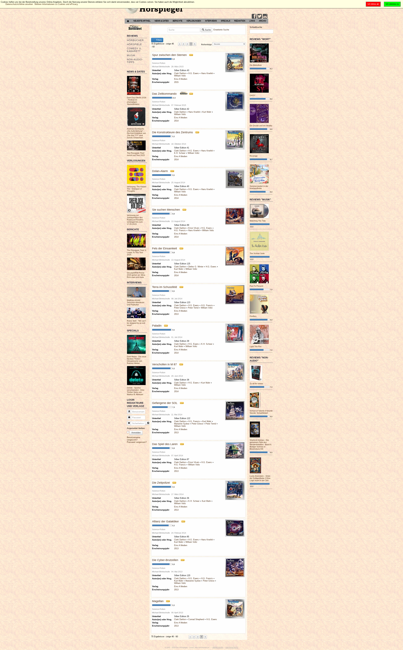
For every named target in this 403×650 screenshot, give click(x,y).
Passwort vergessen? (137, 442)
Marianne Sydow (181, 424)
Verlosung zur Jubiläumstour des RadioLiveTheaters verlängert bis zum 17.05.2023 (135, 219)
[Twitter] (259, 16)
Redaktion (239, 21)
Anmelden (136, 432)
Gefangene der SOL (164, 403)
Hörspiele (134, 44)
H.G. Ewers (193, 73)
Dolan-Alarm (160, 171)
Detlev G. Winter (195, 266)
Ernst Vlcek (193, 228)
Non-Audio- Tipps (135, 60)
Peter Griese (180, 308)
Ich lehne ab (373, 4)
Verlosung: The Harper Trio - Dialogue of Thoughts (136, 189)
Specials (225, 21)
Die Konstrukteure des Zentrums (172, 132)
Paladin (157, 325)
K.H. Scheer (179, 153)
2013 (176, 314)
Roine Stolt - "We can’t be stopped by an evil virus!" (136, 323)
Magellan (158, 601)
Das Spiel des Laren (165, 444)
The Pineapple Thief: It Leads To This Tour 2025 (136, 252)
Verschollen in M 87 (164, 364)
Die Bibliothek (256, 65)
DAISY (252, 95)
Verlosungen (193, 21)
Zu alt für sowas (256, 384)
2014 (176, 121)
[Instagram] (265, 16)
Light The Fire (255, 346)
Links (252, 21)
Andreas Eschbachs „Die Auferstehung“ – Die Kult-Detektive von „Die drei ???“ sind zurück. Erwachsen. (136, 133)
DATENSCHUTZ (232, 647)
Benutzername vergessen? (133, 438)
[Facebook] (254, 16)
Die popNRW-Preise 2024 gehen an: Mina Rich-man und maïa (136, 275)
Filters (159, 40)
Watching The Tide (258, 221)
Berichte (177, 21)
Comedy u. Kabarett (134, 49)
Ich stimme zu (392, 4)
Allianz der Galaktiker (165, 521)
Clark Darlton (180, 73)
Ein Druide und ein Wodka (261, 126)
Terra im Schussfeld (164, 287)
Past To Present (256, 286)
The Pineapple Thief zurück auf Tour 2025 (136, 154)
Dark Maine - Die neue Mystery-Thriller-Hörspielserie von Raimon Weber (136, 360)
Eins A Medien (180, 79)
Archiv (262, 21)
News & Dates (162, 21)
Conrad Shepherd (196, 619)
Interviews (211, 21)
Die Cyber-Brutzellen (165, 560)
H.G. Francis (180, 230)
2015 (176, 82)
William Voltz (180, 76)
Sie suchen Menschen (166, 209)
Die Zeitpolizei (161, 482)
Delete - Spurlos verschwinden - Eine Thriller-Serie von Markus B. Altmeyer (135, 391)
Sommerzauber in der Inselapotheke (259, 187)
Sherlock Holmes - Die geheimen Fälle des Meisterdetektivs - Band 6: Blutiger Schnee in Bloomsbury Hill (261, 444)
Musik (131, 55)
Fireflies (253, 316)
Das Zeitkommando (164, 93)
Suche (208, 30)
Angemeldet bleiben (136, 428)
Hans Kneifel (207, 73)
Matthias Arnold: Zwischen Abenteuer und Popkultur (135, 302)
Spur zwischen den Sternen (169, 55)
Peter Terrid (193, 308)
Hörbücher (135, 40)
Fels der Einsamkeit (164, 248)
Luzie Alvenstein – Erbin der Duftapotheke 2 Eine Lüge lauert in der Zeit (260, 478)
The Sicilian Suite (257, 253)
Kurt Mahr (206, 112)
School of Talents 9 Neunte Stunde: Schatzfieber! (261, 412)
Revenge (254, 156)
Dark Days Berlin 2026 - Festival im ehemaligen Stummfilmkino (136, 101)
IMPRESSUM (218, 647)
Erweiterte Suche (221, 30)
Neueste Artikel (141, 21)
